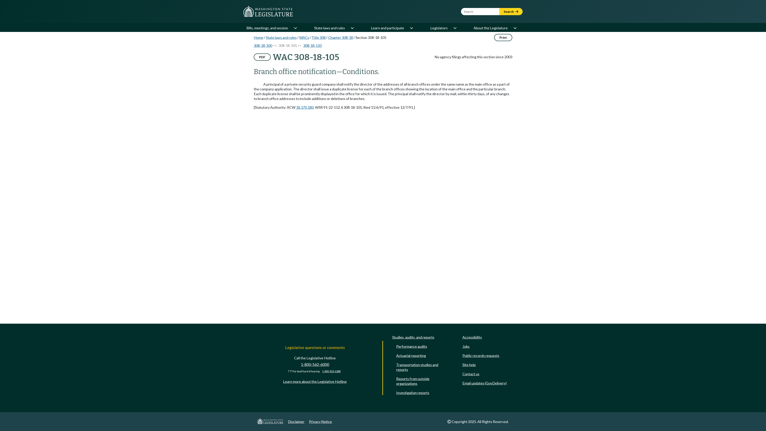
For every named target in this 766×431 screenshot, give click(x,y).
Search (509, 11)
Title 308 (319, 37)
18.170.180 (305, 107)
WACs (304, 37)
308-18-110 (312, 45)
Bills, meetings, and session (267, 28)
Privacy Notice (320, 421)
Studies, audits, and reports (413, 337)
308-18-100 (263, 45)
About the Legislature (491, 28)
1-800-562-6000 (315, 364)
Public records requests (480, 355)
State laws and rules (329, 28)
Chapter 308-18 (340, 37)
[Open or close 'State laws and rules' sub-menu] (352, 28)
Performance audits (411, 346)
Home (258, 37)
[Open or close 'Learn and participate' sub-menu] (411, 28)
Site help (469, 365)
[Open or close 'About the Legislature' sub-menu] (515, 28)
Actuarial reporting (411, 355)
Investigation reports (412, 392)
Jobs (466, 346)
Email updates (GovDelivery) (484, 383)
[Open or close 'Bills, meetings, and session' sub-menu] (295, 28)
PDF (262, 57)
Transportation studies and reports (417, 367)
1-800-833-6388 (331, 371)
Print (503, 37)
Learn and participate (387, 28)
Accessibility (472, 337)
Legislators (439, 28)
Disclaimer (296, 421)
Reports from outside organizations (412, 381)
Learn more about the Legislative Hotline (315, 381)
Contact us (470, 374)
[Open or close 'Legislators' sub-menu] (455, 28)
